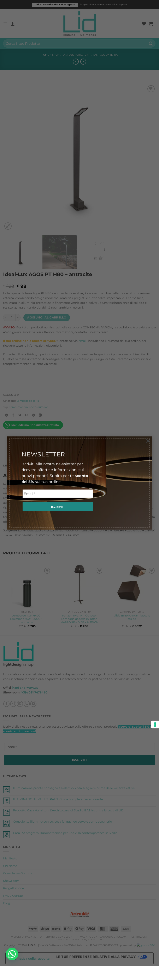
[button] (12, 954)
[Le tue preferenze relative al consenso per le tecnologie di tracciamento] (155, 724)
